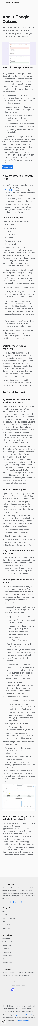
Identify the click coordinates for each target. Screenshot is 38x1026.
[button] (2, 3)
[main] (19, 27)
